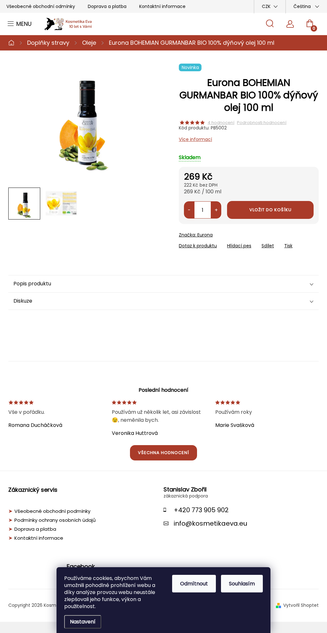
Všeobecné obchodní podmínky (52, 511)
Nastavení (82, 621)
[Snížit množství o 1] (189, 210)
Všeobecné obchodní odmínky (40, 6)
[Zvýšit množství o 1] (216, 210)
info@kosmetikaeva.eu (210, 523)
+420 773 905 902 (201, 510)
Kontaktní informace (162, 6)
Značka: (196, 235)
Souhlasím (242, 583)
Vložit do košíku (270, 210)
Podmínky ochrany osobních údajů (55, 520)
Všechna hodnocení (163, 453)
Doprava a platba (107, 6)
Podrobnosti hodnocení (261, 122)
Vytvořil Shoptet (301, 605)
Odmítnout (194, 583)
